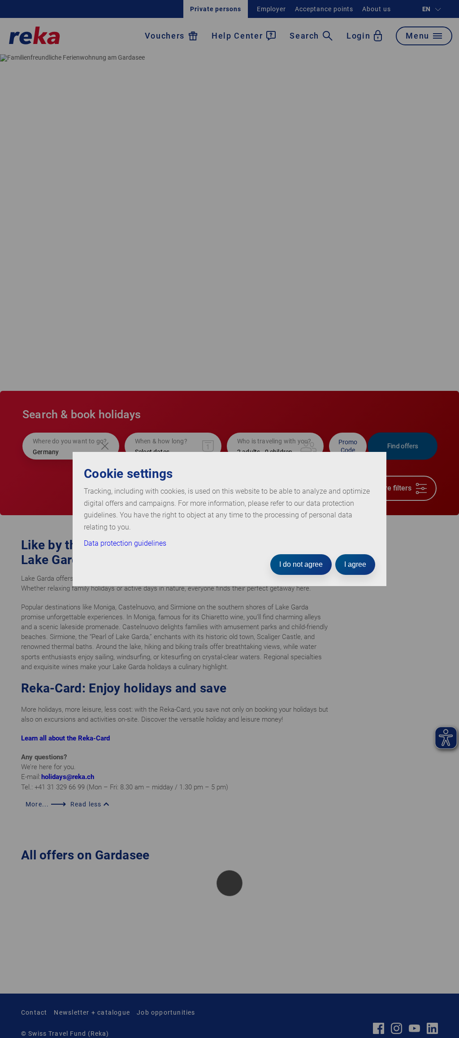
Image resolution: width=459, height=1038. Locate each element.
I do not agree (301, 564)
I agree (355, 564)
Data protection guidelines (125, 543)
